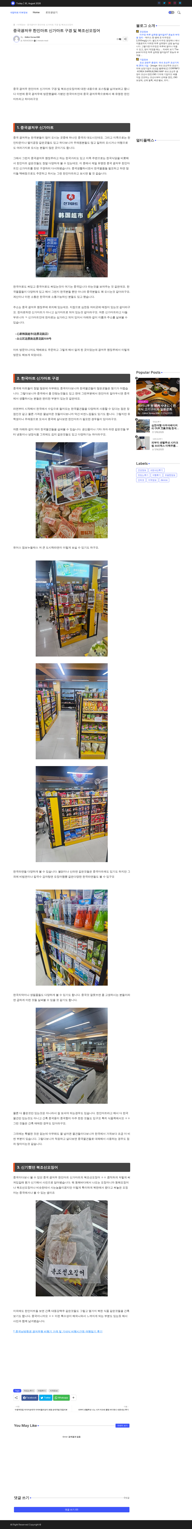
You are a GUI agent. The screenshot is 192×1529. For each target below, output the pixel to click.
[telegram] (180, 3)
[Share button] (73, 1398)
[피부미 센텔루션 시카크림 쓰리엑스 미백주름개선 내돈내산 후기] (143, 443)
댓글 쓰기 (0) (71, 1509)
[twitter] (164, 3)
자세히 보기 (122, 1425)
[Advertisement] (71, 65)
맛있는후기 (29, 1390)
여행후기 (42, 1390)
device (164, 480)
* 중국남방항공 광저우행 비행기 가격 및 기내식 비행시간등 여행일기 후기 (57, 1331)
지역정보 (21, 24)
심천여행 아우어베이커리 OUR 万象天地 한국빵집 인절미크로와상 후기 (165, 427)
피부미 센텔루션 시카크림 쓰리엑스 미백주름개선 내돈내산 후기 (165, 444)
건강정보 (144, 31)
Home (36, 12)
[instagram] (175, 3)
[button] (171, 12)
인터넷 (141, 480)
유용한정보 (170, 475)
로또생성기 (52, 12)
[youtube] (169, 3)
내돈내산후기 (156, 470)
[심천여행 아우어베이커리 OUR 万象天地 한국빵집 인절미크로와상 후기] (143, 426)
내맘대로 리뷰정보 (19, 12)
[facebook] (159, 3)
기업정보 (144, 59)
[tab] (36, 12)
